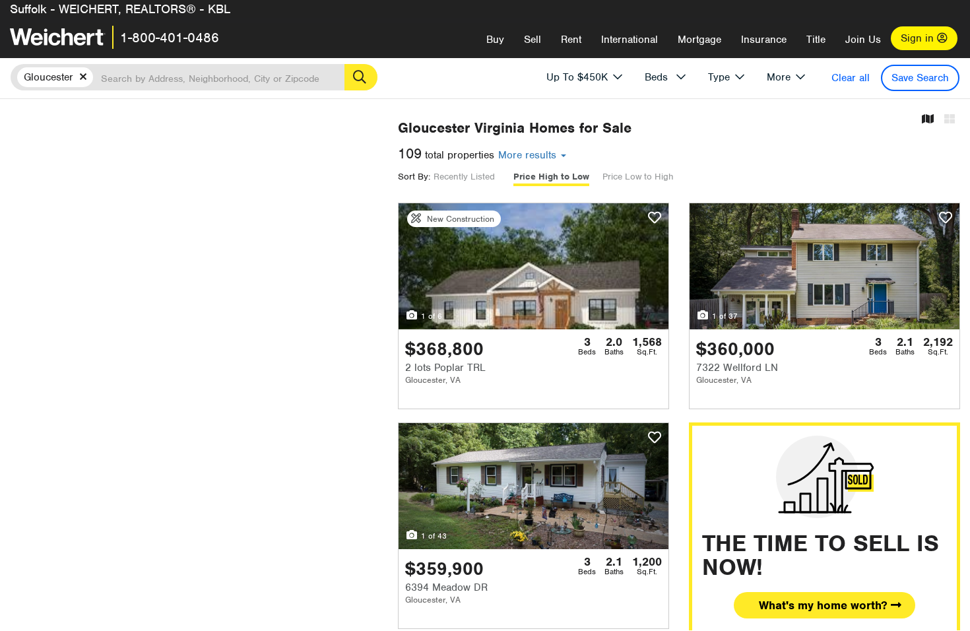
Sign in (919, 38)
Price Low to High (638, 176)
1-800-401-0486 (169, 37)
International (629, 39)
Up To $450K (577, 77)
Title (815, 39)
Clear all (850, 77)
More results (529, 155)
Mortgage (699, 39)
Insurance (764, 39)
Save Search (920, 77)
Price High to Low (551, 176)
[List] (949, 120)
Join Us (863, 39)
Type (719, 77)
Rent (571, 39)
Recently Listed (464, 176)
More (779, 77)
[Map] (928, 120)
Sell (532, 39)
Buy (495, 39)
